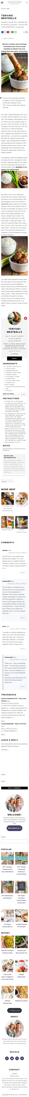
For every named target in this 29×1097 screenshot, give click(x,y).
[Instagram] (22, 1058)
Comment (5, 749)
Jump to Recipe (8, 38)
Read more (23, 1043)
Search (3, 837)
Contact (14, 1073)
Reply (23, 572)
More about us (13, 828)
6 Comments (20, 27)
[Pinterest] (17, 1058)
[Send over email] (12, 32)
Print (14, 358)
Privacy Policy (14, 1076)
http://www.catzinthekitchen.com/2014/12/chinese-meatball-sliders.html (15, 680)
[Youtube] (12, 1058)
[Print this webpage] (15, 32)
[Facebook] (7, 1058)
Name (3, 774)
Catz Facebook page (17, 121)
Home (3, 8)
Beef (8, 8)
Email (3, 781)
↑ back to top (14, 1010)
